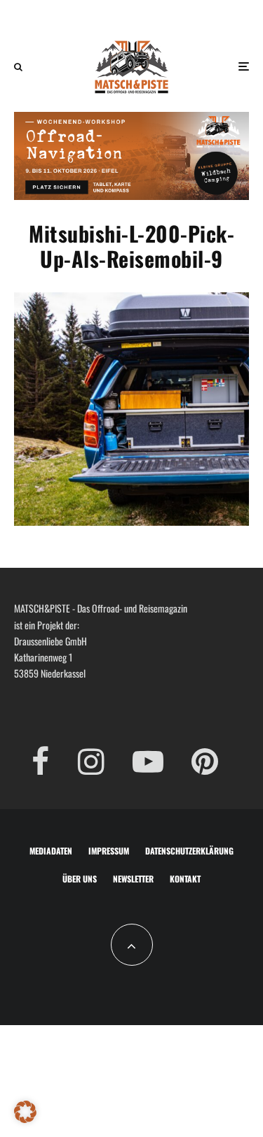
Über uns (79, 879)
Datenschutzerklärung (189, 851)
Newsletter (133, 879)
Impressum (108, 851)
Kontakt (185, 879)
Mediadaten (50, 851)
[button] (25, 1112)
